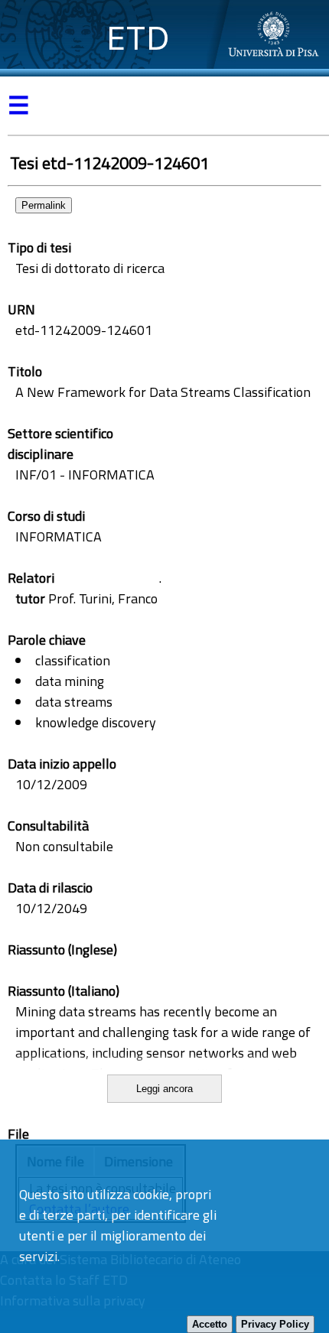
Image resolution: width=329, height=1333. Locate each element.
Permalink (43, 205)
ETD (138, 37)
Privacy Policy (275, 1324)
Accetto (209, 1324)
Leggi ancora (164, 1088)
